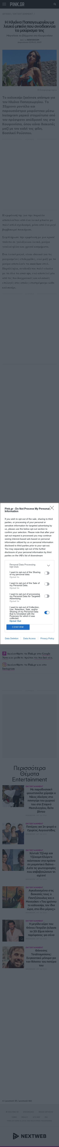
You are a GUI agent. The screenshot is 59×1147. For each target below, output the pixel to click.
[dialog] (29, 573)
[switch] (46, 573)
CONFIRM (18, 627)
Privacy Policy (47, 638)
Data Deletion (11, 638)
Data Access (29, 638)
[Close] (53, 509)
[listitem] (29, 565)
